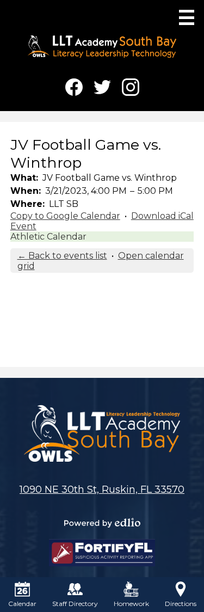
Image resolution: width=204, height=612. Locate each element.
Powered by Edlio (102, 522)
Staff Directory (75, 603)
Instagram (131, 87)
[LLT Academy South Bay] (102, 46)
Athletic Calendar (48, 236)
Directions (180, 603)
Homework (131, 603)
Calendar (22, 603)
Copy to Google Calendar (65, 216)
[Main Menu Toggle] (187, 17)
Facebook (74, 87)
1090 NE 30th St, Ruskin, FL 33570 (102, 489)
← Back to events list (62, 255)
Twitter (102, 87)
